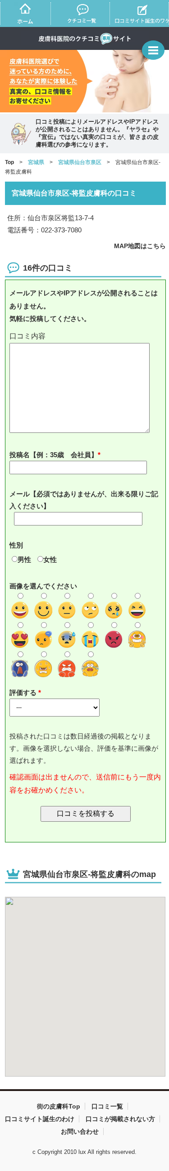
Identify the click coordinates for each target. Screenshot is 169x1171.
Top (9, 162)
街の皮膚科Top (58, 1106)
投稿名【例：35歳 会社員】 (53, 455)
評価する (23, 692)
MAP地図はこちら (140, 245)
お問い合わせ (80, 1131)
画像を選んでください (43, 586)
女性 (50, 559)
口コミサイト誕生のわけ (39, 1118)
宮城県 (36, 162)
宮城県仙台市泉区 (79, 162)
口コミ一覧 (107, 1106)
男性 (24, 559)
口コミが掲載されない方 (120, 1118)
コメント (85, 336)
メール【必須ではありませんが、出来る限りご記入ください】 (83, 500)
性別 (16, 545)
